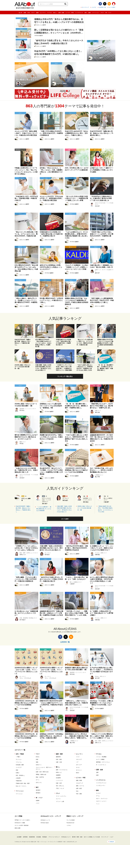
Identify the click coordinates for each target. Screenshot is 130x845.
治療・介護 (59, 762)
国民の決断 (17, 828)
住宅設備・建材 (20, 764)
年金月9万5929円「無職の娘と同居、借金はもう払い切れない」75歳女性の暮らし (23, 509)
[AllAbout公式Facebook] (100, 3)
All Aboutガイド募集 (20, 822)
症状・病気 (59, 759)
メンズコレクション (101, 782)
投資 (37, 759)
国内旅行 (38, 792)
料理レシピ (59, 772)
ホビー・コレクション (102, 798)
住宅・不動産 (20, 754)
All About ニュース (45, 820)
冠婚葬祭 (58, 775)
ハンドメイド (59, 780)
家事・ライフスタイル (61, 769)
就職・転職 (79, 780)
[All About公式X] (104, 3)
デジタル (49, 12)
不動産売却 (19, 780)
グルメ (102, 12)
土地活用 (18, 778)
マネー (33, 12)
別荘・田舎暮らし (20, 775)
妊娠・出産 (59, 783)
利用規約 (44, 837)
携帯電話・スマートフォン (103, 762)
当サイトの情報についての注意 (92, 837)
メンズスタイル (79, 12)
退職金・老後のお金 (41, 774)
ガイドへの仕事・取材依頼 (21, 825)
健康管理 (58, 756)
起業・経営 (79, 788)
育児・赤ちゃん (60, 785)
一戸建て (18, 756)
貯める (37, 756)
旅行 (86, 12)
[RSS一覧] (109, 3)
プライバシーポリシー (54, 837)
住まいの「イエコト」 (21, 786)
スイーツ (58, 798)
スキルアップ (79, 783)
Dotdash (112, 841)
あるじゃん (39, 782)
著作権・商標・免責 (77, 837)
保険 (37, 762)
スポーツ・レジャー (101, 801)
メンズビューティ (100, 785)
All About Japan (45, 822)
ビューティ (43, 12)
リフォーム (19, 762)
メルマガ (93, 7)
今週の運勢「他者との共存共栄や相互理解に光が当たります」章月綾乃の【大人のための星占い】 (64, 509)
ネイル (77, 767)
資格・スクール (80, 785)
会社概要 (19, 837)
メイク (77, 756)
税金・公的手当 (40, 777)
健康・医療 (59, 754)
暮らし (55, 12)
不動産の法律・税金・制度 (23, 783)
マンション (19, 759)
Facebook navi (70, 822)
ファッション (95, 12)
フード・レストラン (61, 796)
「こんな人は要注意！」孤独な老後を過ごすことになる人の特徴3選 (43, 508)
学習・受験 (79, 793)
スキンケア (79, 759)
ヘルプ (111, 837)
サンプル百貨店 (71, 820)
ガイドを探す (111, 7)
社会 (77, 791)
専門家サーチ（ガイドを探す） (23, 820)
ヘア (77, 762)
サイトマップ (85, 7)
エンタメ (98, 793)
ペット (98, 804)
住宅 (29, 12)
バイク (37, 803)
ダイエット (79, 770)
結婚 (97, 775)
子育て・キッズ (60, 788)
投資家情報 (32, 837)
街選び (17, 772)
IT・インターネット (101, 764)
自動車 (37, 800)
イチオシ (69, 825)
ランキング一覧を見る (65, 376)
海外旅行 (38, 790)
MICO (77, 772)
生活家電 (58, 777)
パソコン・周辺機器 (101, 756)
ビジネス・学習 (70, 12)
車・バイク (108, 12)
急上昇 (20, 12)
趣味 (89, 12)
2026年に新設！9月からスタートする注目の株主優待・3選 (84, 508)
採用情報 (25, 837)
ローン (37, 779)
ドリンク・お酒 (60, 801)
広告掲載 (38, 837)
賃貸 (17, 770)
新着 (25, 12)
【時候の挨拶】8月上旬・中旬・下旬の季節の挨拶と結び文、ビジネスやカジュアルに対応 (105, 509)
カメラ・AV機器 (100, 759)
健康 (37, 12)
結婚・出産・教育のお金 (42, 771)
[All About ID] (113, 4)
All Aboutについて (66, 837)
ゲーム (98, 796)
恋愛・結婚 (61, 12)
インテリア (19, 767)
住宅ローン (39, 764)
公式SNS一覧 (102, 7)
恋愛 (97, 772)
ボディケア (79, 764)
